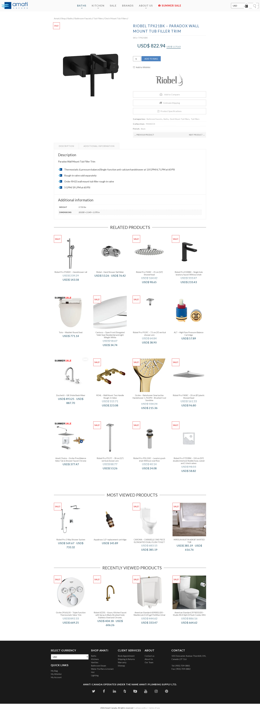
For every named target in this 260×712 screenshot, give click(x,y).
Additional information (99, 146)
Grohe (153, 413)
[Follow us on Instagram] (156, 691)
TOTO (74, 341)
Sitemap (121, 665)
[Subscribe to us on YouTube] (146, 691)
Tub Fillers (98, 18)
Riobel (114, 281)
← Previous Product (144, 135)
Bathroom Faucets (83, 18)
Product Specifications (171, 111)
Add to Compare (172, 94)
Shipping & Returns (126, 659)
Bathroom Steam (98, 665)
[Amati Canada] (14, 5)
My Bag (54, 671)
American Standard (153, 628)
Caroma (153, 555)
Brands (128, 5)
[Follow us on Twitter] (93, 691)
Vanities (94, 662)
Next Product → (197, 135)
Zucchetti (74, 408)
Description (66, 146)
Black (143, 129)
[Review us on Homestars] (135, 691)
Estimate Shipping (171, 103)
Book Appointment (126, 656)
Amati (57, 18)
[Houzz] (125, 691)
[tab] (66, 146)
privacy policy (141, 708)
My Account (56, 677)
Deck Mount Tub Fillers (116, 18)
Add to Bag (151, 58)
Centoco (114, 350)
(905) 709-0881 (182, 665)
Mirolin (192, 555)
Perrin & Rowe (113, 411)
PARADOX (150, 124)
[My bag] (246, 6)
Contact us (149, 656)
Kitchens (95, 659)
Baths (81, 5)
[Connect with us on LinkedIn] (114, 691)
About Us (146, 5)
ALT (192, 344)
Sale (113, 5)
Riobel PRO (74, 285)
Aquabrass (114, 549)
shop (63, 18)
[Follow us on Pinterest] (166, 691)
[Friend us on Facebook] (104, 691)
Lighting (95, 675)
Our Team (149, 662)
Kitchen (98, 5)
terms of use (154, 708)
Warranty (122, 662)
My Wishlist (56, 674)
